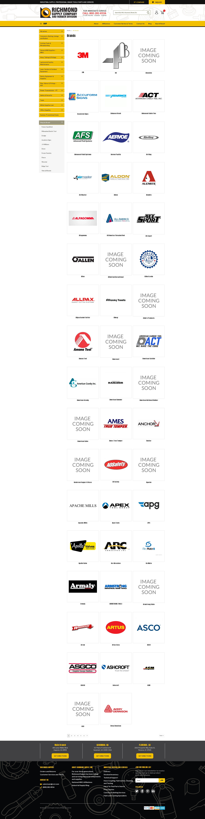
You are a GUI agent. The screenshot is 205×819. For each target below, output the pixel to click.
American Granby (83, 400)
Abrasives (43, 31)
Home (68, 30)
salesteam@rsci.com (50, 784)
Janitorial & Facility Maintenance (46, 63)
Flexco (44, 157)
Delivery (107, 771)
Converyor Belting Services (114, 792)
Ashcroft (116, 685)
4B (116, 73)
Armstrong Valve (149, 604)
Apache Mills (82, 523)
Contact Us (140, 24)
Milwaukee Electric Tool (49, 131)
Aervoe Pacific (116, 154)
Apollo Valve (83, 563)
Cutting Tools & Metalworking (45, 44)
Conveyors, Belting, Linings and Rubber (49, 37)
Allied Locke (149, 276)
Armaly (83, 604)
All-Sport (149, 236)
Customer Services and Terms (52, 774)
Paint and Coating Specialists (115, 796)
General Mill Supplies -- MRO (48, 51)
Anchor (148, 441)
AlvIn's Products (148, 318)
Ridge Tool (45, 166)
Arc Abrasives (116, 563)
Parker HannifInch (47, 127)
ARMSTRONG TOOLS (116, 604)
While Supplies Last (47, 105)
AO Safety (116, 482)
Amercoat (115, 359)
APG (149, 523)
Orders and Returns (48, 771)
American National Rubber (149, 400)
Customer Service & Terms (123, 24)
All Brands (76, 30)
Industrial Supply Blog (80, 785)
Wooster (44, 162)
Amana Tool (83, 359)
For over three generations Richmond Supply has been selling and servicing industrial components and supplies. (86, 775)
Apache (149, 482)
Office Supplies (45, 110)
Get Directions (60, 756)
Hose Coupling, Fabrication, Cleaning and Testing (118, 782)
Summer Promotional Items (49, 115)
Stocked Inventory (111, 774)
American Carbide (149, 359)
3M (83, 72)
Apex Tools (116, 523)
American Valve (83, 441)
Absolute (149, 73)
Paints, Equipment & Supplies (47, 77)
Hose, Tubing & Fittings (48, 57)
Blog (150, 24)
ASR (83, 726)
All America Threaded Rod (116, 235)
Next (161, 735)
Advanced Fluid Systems (82, 154)
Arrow (83, 645)
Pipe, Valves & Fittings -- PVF (48, 84)
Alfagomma (83, 235)
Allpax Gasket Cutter (83, 317)
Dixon (43, 149)
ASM (148, 685)
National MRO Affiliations (82, 782)
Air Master (83, 195)
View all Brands (46, 171)
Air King (148, 154)
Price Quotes (109, 789)
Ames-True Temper (115, 441)
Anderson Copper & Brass (83, 482)
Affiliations (106, 24)
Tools (42, 100)
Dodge (44, 136)
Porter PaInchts (46, 153)
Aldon (116, 195)
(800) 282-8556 (48, 787)
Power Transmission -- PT (48, 90)
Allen (83, 276)
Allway (116, 317)
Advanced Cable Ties (149, 113)
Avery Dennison (116, 726)
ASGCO (83, 685)
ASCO (149, 645)
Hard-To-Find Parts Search (114, 786)
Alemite (149, 195)
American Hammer (116, 400)
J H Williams (45, 144)
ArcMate (149, 563)
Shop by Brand (45, 122)
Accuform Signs (46, 140)
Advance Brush (116, 113)
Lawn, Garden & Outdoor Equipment (48, 70)
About (96, 24)
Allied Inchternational (116, 277)
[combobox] (132, 12)
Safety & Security (46, 95)
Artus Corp (116, 645)
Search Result (160, 24)
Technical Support (111, 778)
